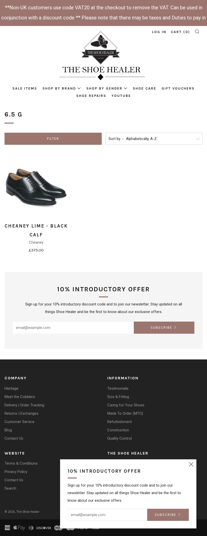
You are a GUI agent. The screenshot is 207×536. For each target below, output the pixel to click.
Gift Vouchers (178, 88)
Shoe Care (144, 88)
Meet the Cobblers (20, 396)
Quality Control (119, 438)
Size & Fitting (118, 396)
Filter (53, 138)
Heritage (11, 388)
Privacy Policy (16, 471)
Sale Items (24, 88)
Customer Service (19, 421)
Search (10, 488)
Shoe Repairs (91, 96)
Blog (8, 430)
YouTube (121, 96)
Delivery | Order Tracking (24, 405)
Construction (118, 430)
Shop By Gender (104, 88)
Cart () (180, 32)
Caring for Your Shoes (125, 405)
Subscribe (161, 327)
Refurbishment (119, 421)
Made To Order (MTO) (125, 413)
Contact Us (14, 438)
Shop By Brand (59, 88)
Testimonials (117, 388)
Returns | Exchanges (21, 413)
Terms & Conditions (21, 463)
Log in (159, 32)
